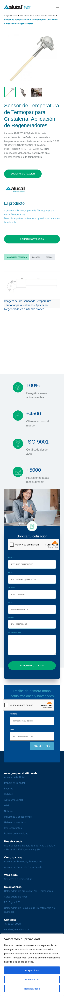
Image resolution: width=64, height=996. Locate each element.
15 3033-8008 (12, 923)
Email (10, 572)
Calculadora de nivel (15, 896)
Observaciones (14, 632)
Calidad (8, 794)
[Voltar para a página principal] (17, 7)
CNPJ (10, 603)
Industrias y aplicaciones (18, 816)
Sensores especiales (45, 15)
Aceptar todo (32, 970)
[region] (32, 965)
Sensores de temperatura (18, 879)
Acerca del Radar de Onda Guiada (23, 867)
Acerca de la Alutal (14, 777)
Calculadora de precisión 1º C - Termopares (28, 890)
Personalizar (32, 979)
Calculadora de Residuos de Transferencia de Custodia (29, 909)
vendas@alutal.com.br (16, 929)
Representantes (13, 827)
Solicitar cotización (23, 173)
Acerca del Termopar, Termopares (23, 861)
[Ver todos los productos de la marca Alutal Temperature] (15, 189)
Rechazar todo (32, 988)
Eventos (8, 788)
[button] (58, 7)
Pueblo (11, 618)
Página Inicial (10, 15)
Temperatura (26, 15)
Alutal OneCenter (13, 799)
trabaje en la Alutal (14, 782)
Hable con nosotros (15, 822)
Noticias (8, 811)
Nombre (11, 558)
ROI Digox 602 (12, 902)
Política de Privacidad (16, 833)
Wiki (6, 805)
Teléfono (12, 587)
